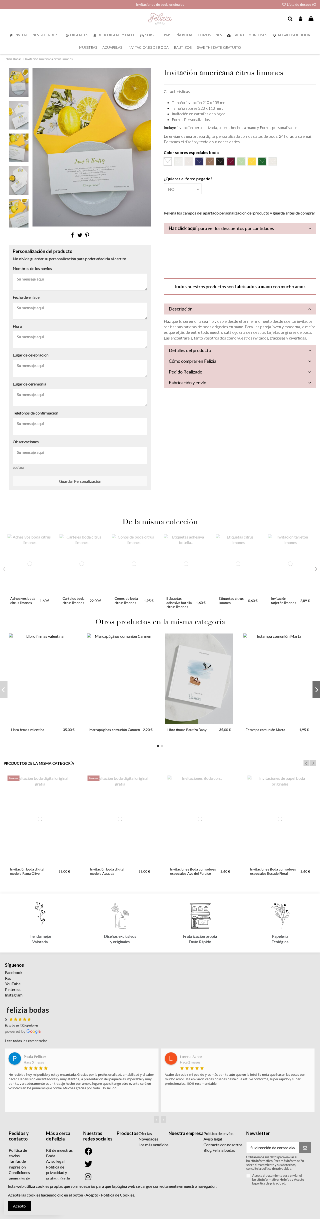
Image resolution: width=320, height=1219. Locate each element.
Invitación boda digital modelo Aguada (107, 871)
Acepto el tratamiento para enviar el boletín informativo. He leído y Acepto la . (278, 1179)
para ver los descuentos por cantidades (221, 228)
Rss (8, 978)
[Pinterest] (87, 235)
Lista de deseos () (301, 4)
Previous (307, 763)
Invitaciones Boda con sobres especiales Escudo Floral (273, 871)
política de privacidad (270, 1183)
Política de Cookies (117, 1194)
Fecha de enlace (26, 297)
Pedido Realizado (185, 371)
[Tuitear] (79, 235)
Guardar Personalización (80, 481)
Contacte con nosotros (223, 1144)
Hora (17, 326)
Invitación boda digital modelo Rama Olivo (27, 871)
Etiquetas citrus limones (231, 600)
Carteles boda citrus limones (73, 600)
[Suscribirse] (305, 1147)
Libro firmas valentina (27, 730)
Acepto (19, 1206)
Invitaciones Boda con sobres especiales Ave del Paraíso (193, 871)
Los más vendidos (153, 1144)
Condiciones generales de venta (19, 1178)
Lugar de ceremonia (29, 384)
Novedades (148, 1138)
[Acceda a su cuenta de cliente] (301, 19)
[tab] (240, 228)
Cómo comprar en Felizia (192, 361)
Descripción (180, 309)
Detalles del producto (190, 350)
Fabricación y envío (187, 382)
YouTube (12, 983)
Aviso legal (55, 1161)
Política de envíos (219, 1133)
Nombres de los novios (32, 268)
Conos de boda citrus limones (126, 600)
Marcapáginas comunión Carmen (115, 730)
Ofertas (145, 1133)
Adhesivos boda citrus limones (22, 600)
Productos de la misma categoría (39, 763)
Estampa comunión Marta (265, 730)
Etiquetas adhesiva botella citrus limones (179, 602)
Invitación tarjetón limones (283, 600)
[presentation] (4, 568)
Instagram (13, 994)
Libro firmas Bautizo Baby (187, 730)
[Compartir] (72, 235)
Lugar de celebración (30, 354)
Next (313, 763)
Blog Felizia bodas (219, 1150)
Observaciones (26, 441)
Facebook (13, 972)
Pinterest (13, 989)
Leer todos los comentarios (26, 1040)
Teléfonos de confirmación (35, 412)
